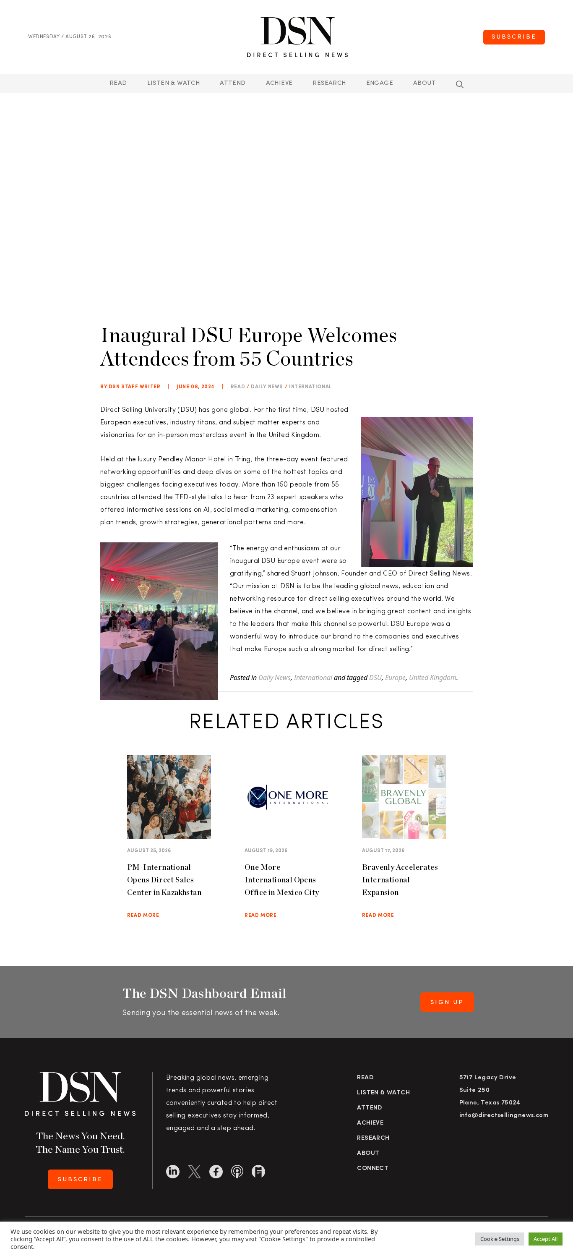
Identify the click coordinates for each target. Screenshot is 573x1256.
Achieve (279, 83)
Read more (143, 915)
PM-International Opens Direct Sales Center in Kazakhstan (164, 880)
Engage (379, 83)
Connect (372, 1168)
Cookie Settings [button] (499, 1239)
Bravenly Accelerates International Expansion (400, 880)
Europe (395, 677)
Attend (369, 1108)
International (310, 387)
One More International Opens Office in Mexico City (282, 880)
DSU (375, 677)
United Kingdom (432, 677)
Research (329, 83)
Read (118, 83)
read (238, 387)
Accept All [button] (545, 1239)
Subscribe (514, 37)
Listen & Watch (173, 83)
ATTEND (232, 83)
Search (460, 84)
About (424, 83)
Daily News (267, 387)
